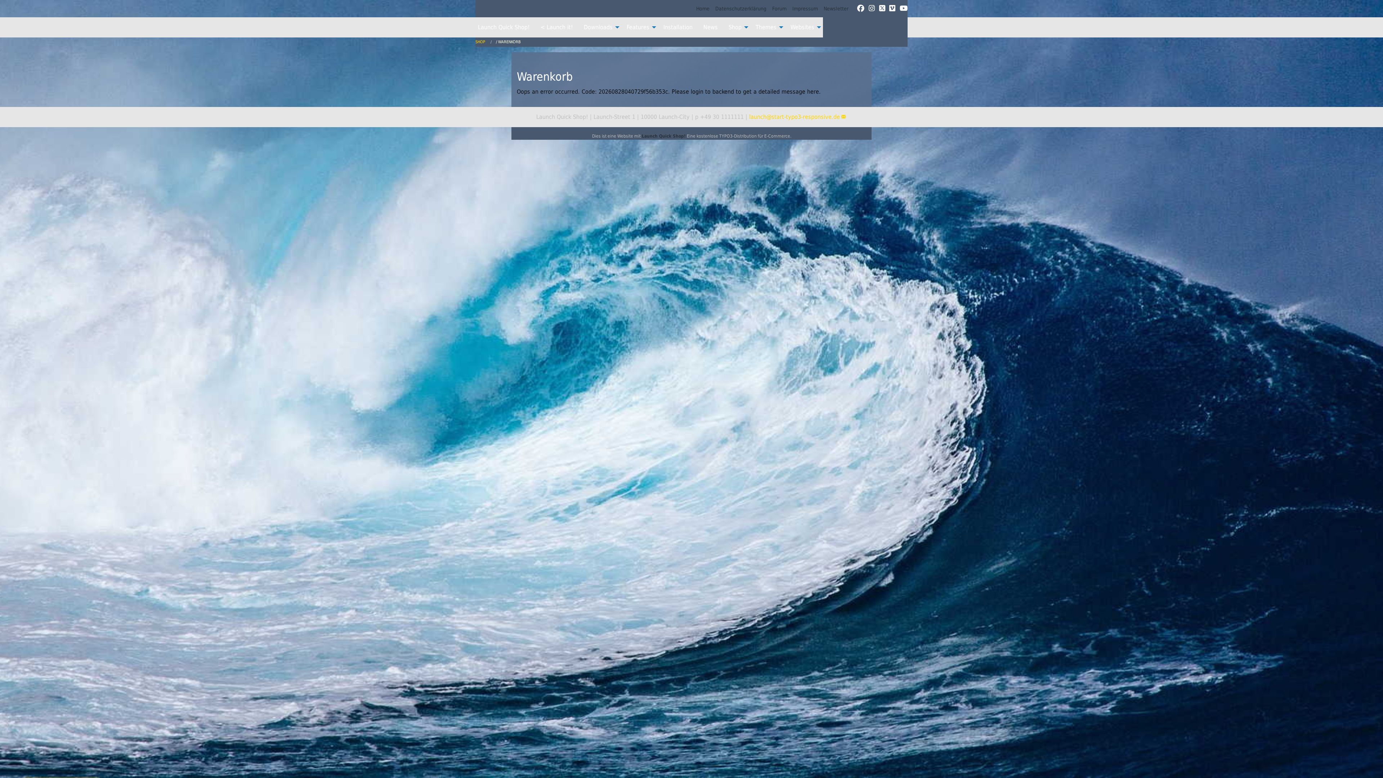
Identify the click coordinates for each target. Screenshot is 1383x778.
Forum (779, 9)
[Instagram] (872, 8)
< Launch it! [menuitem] (557, 27)
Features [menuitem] (638, 27)
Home (703, 9)
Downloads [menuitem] (598, 27)
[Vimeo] (892, 8)
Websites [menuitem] (802, 27)
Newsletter (836, 9)
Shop (480, 42)
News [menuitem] (710, 27)
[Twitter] (882, 8)
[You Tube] (904, 8)
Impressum (805, 9)
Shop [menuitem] (735, 27)
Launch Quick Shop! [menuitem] (504, 27)
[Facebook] (860, 8)
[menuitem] (703, 8)
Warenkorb (509, 42)
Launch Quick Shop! (664, 136)
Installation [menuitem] (678, 27)
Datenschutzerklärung (740, 9)
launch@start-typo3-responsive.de (794, 116)
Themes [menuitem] (766, 27)
